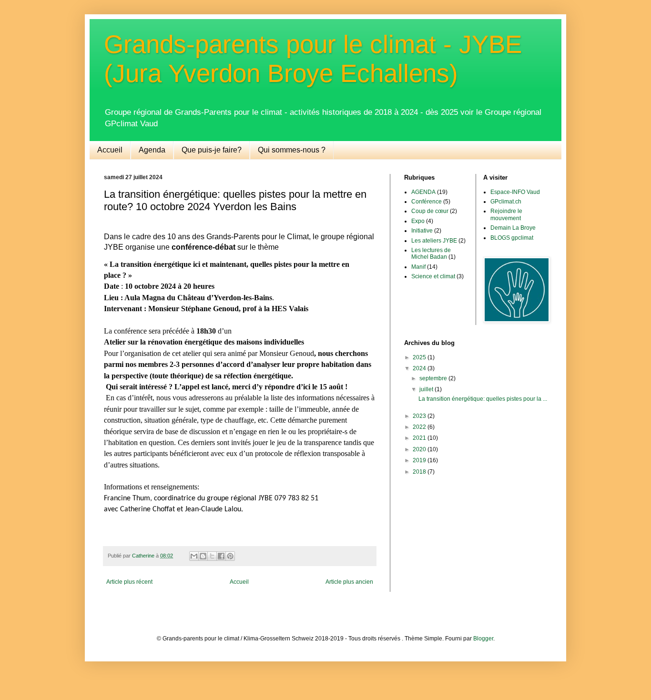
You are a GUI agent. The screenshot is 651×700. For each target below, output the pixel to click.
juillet (427, 389)
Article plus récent (129, 581)
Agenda (152, 150)
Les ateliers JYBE (434, 240)
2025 (420, 357)
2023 (420, 416)
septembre (433, 378)
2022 (420, 427)
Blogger (483, 638)
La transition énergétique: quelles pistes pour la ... (482, 399)
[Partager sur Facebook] (221, 556)
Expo (418, 221)
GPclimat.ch (505, 201)
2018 (420, 471)
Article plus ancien (349, 581)
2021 (420, 438)
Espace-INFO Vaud (515, 192)
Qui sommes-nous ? (292, 150)
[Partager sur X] (212, 556)
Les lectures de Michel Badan (431, 253)
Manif (418, 267)
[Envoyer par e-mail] (194, 556)
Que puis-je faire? (212, 150)
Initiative (422, 230)
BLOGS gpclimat (511, 237)
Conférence (426, 201)
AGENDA (423, 192)
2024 (420, 368)
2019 (420, 460)
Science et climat (433, 276)
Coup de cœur (429, 211)
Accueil (109, 150)
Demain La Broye (513, 227)
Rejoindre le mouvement (506, 214)
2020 (420, 449)
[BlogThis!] (203, 556)
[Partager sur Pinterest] (230, 556)
